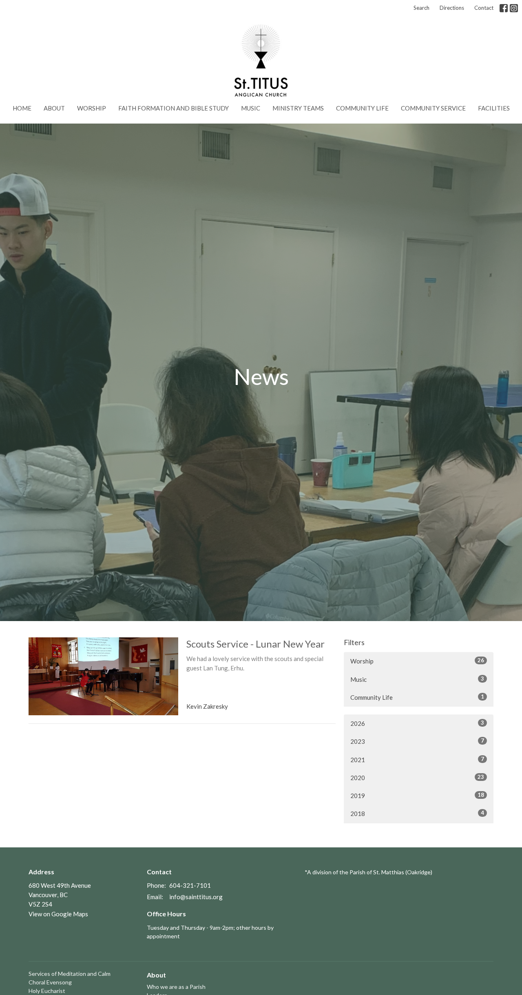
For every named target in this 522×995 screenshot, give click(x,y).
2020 (417, 777)
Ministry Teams (298, 108)
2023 (417, 741)
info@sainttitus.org (196, 896)
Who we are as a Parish (176, 986)
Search (421, 7)
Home (22, 108)
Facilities (494, 108)
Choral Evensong (50, 982)
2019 (417, 795)
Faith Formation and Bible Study (173, 108)
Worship (91, 108)
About (54, 108)
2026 (417, 723)
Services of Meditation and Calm (70, 973)
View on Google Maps (58, 914)
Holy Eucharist (47, 990)
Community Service (433, 108)
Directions (452, 7)
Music (250, 108)
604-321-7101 (190, 885)
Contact (483, 7)
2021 (417, 759)
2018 (417, 813)
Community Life (362, 108)
